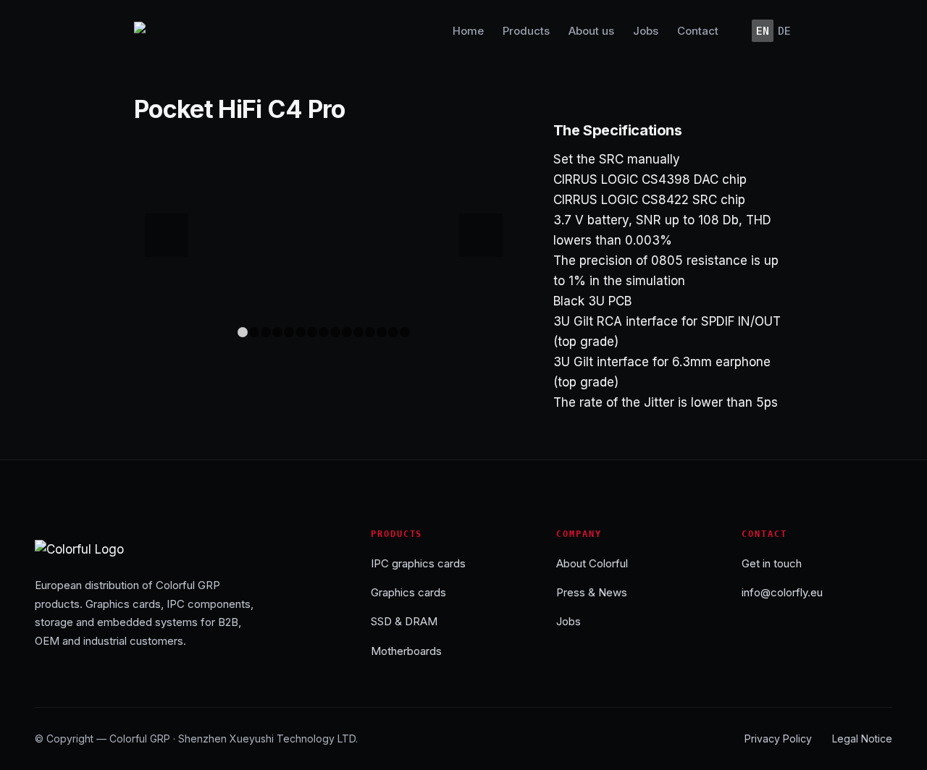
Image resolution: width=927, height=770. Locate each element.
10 (347, 332)
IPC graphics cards (418, 563)
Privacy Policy (778, 738)
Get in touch (772, 563)
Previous (166, 235)
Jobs (568, 621)
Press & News (591, 592)
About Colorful (592, 563)
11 (358, 332)
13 (382, 332)
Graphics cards (408, 592)
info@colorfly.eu (782, 592)
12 (370, 332)
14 (393, 332)
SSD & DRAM (404, 621)
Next (481, 235)
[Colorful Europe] (161, 31)
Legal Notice (862, 738)
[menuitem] (468, 31)
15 (405, 332)
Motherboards (406, 651)
